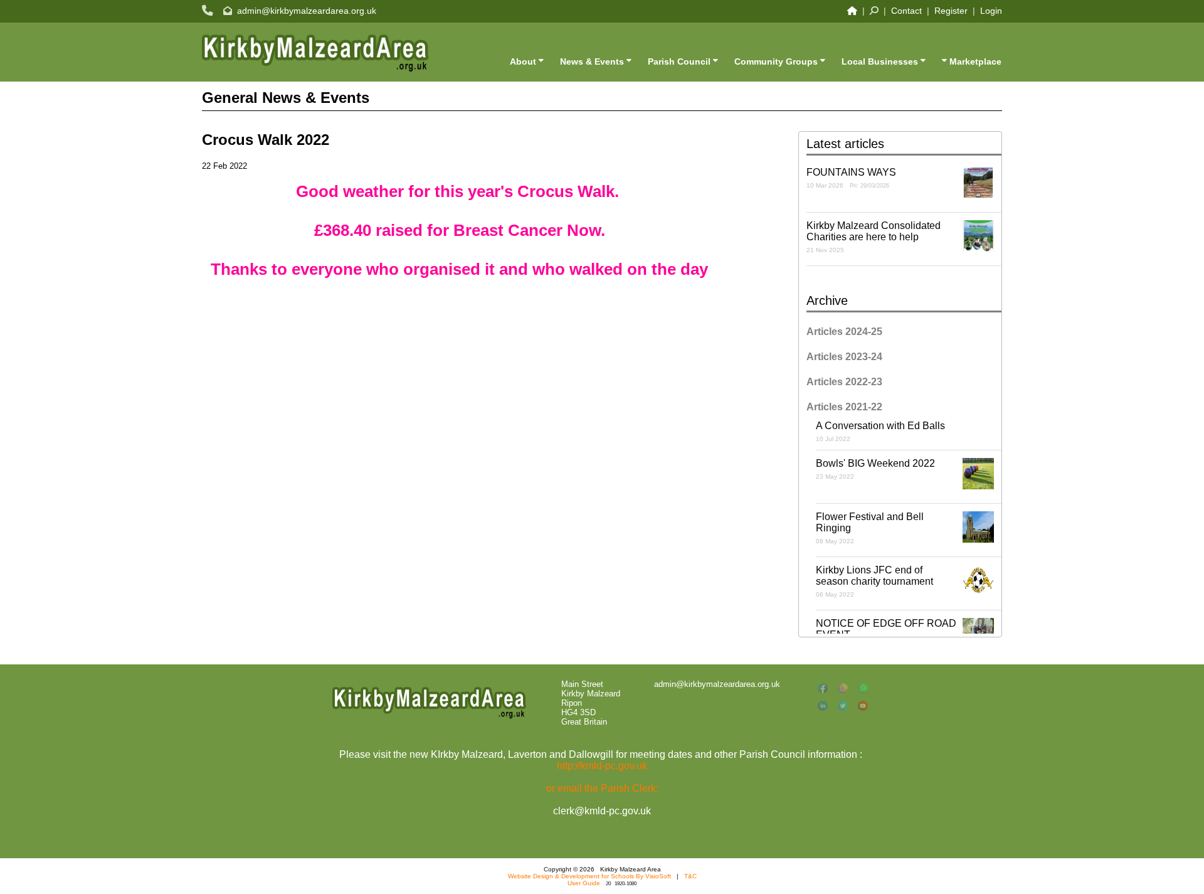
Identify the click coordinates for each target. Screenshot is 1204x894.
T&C (690, 876)
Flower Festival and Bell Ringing (870, 528)
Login (991, 11)
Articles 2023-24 (844, 356)
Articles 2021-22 (844, 407)
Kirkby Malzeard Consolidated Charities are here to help (873, 236)
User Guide (584, 883)
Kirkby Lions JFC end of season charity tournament (874, 581)
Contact (906, 11)
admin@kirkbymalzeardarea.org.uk (306, 11)
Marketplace (974, 61)
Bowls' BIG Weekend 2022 (875, 469)
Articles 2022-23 (844, 381)
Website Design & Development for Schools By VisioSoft (589, 876)
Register (951, 11)
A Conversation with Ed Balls (880, 431)
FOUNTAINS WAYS (851, 178)
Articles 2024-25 (844, 331)
